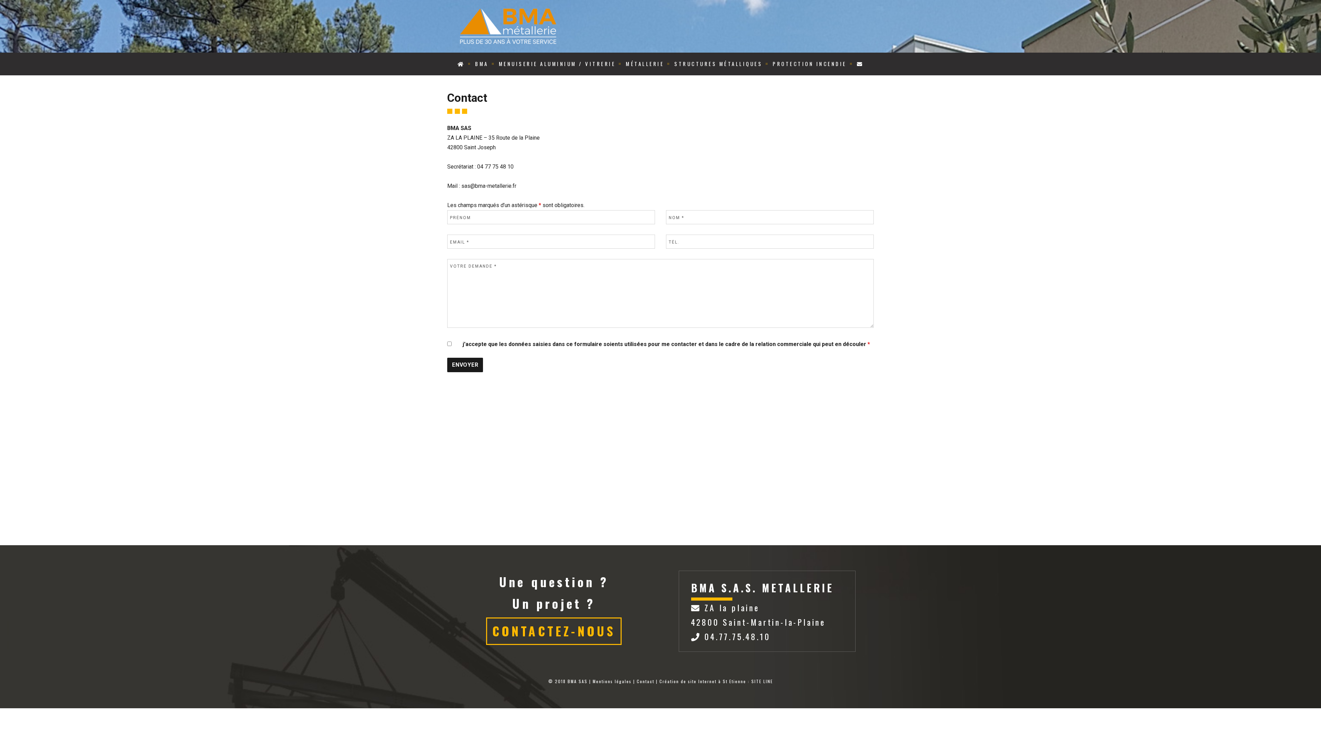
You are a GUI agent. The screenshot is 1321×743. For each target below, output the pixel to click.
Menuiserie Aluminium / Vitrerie (557, 63)
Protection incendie (810, 63)
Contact (645, 681)
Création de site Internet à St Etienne (702, 681)
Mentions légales (612, 681)
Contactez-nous (554, 631)
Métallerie (645, 63)
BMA (481, 63)
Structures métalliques (718, 63)
